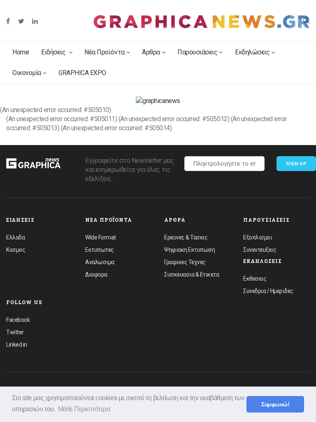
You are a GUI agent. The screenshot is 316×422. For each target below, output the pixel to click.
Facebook (18, 319)
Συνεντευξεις (259, 249)
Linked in (16, 344)
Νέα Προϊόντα (104, 52)
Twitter (15, 332)
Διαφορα (96, 274)
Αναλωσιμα (99, 262)
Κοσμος (15, 249)
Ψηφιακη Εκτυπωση (189, 249)
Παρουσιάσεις (197, 52)
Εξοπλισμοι (257, 237)
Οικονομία (26, 73)
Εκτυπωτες (99, 249)
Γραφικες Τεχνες (185, 262)
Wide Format (100, 237)
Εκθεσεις (254, 278)
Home (20, 52)
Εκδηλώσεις (252, 52)
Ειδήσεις (54, 52)
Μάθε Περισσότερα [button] (84, 409)
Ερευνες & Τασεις (185, 237)
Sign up (296, 163)
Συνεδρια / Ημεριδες (268, 291)
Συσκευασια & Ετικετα (191, 274)
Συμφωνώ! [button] (275, 404)
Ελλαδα (15, 237)
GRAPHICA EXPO (82, 73)
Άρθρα (151, 52)
